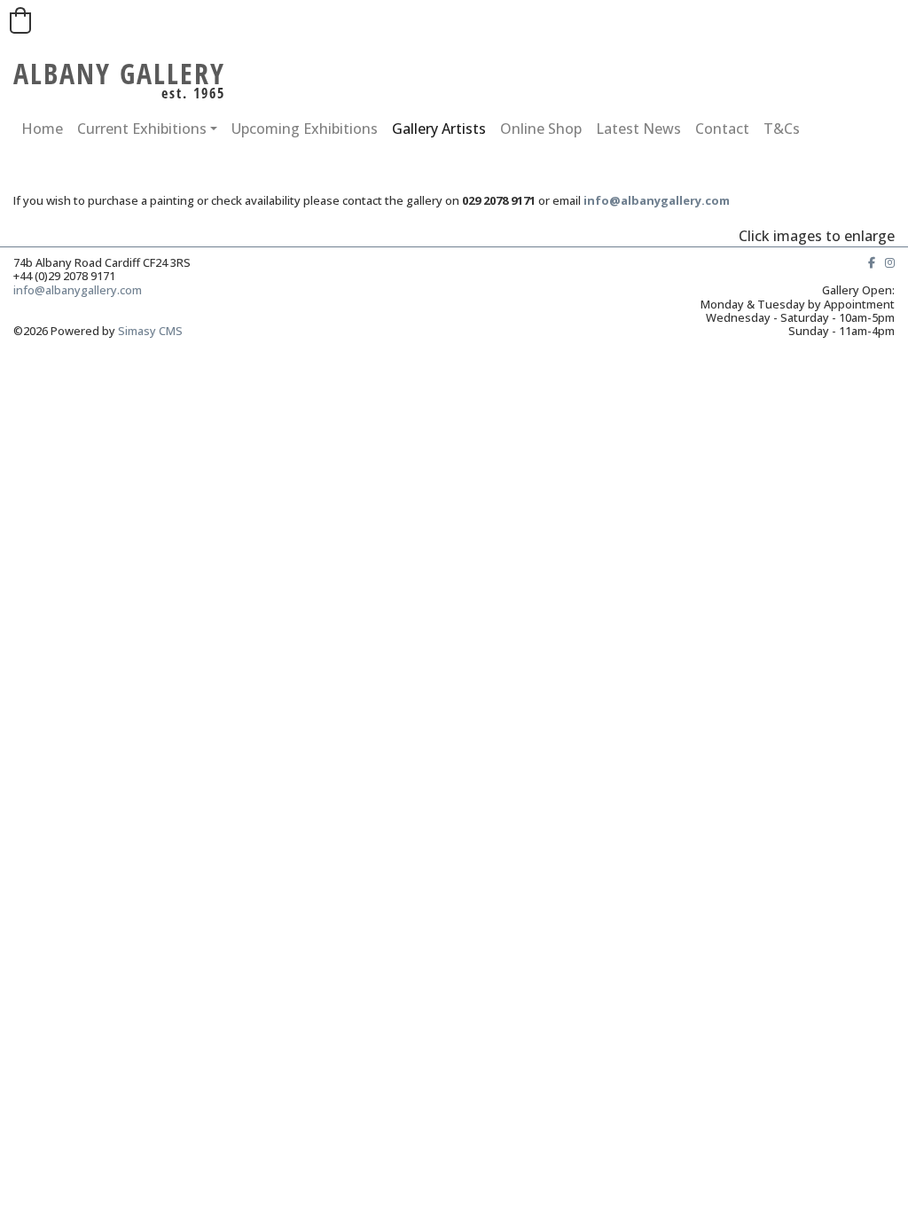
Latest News (638, 128)
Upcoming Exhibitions (304, 128)
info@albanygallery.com (80, 290)
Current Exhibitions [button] (142, 128)
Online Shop (541, 128)
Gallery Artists (439, 128)
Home (42, 128)
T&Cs (781, 128)
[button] (20, 20)
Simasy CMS (150, 331)
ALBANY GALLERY (119, 73)
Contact (722, 128)
